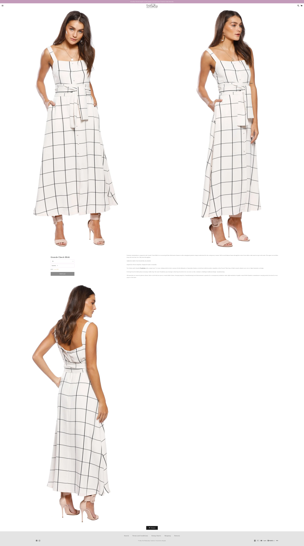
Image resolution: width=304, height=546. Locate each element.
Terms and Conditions (140, 535)
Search (126, 535)
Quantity (54, 265)
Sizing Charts (156, 535)
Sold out (62, 274)
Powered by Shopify (161, 540)
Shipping (168, 535)
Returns (177, 535)
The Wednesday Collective (148, 540)
